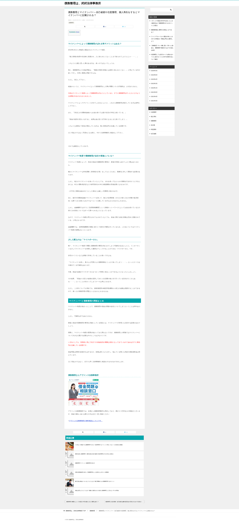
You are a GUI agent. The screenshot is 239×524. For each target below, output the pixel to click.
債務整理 (71, 22)
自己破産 (153, 133)
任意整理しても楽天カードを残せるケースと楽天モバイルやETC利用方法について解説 (162, 57)
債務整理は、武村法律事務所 (82, 3)
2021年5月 (154, 92)
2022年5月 (154, 75)
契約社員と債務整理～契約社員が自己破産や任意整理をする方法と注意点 (94, 454)
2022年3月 (154, 83)
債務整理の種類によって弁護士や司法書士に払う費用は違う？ (82, 501)
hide (77, 32)
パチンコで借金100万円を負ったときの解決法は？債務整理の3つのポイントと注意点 (162, 23)
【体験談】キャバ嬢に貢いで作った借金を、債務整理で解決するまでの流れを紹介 (162, 48)
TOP (76, 510)
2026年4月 (154, 70)
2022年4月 (154, 79)
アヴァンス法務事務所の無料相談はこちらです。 (86, 421)
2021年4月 (154, 96)
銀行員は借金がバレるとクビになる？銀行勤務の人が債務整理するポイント (95, 481)
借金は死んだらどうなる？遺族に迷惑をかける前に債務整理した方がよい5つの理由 (97, 490)
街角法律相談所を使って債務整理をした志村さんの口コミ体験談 (92, 472)
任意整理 (153, 112)
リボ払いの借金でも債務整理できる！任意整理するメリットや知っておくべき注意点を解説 (99, 444)
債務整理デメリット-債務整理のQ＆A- (85, 463)
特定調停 (153, 129)
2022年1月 (154, 88)
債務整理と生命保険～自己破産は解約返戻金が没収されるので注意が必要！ (125, 501)
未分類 (153, 125)
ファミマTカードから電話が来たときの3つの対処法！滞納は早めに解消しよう (162, 39)
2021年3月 (154, 100)
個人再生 (153, 116)
